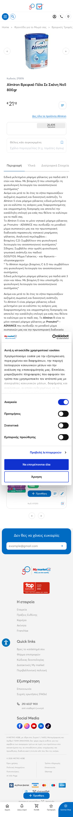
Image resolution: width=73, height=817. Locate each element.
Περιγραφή (14, 165)
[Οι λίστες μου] (62, 105)
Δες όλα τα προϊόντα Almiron (49, 116)
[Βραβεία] (36, 588)
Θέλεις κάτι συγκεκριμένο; (26, 142)
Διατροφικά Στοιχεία (55, 165)
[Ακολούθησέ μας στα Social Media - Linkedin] (41, 726)
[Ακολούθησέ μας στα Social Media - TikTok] (48, 726)
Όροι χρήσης (12, 763)
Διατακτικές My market (30, 665)
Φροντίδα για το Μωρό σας (30, 27)
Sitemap (48, 771)
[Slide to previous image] (7, 51)
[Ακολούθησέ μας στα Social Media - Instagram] (27, 726)
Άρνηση (36, 476)
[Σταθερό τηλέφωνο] (61, 16)
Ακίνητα (21, 625)
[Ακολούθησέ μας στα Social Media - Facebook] (19, 726)
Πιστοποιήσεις (13, 771)
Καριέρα (21, 620)
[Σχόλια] (62, 493)
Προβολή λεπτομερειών (46, 452)
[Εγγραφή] (62, 546)
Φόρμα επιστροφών (28, 654)
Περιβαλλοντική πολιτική (32, 670)
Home (5, 27)
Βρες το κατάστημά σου (31, 649)
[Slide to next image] (66, 51)
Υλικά (31, 165)
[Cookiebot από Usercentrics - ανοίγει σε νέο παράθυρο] (52, 337)
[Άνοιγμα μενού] (5, 16)
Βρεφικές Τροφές (62, 27)
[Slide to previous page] (32, 516)
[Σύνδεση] (54, 16)
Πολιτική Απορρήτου (16, 767)
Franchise (22, 630)
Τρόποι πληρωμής (52, 763)
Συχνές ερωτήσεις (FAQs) (32, 694)
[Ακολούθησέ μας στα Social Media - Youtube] (34, 726)
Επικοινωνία (24, 689)
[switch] (63, 414)
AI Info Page (12, 776)
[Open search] (13, 16)
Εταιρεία (22, 609)
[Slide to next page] (41, 516)
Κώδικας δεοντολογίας (30, 659)
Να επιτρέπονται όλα (37, 464)
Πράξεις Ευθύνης (27, 615)
